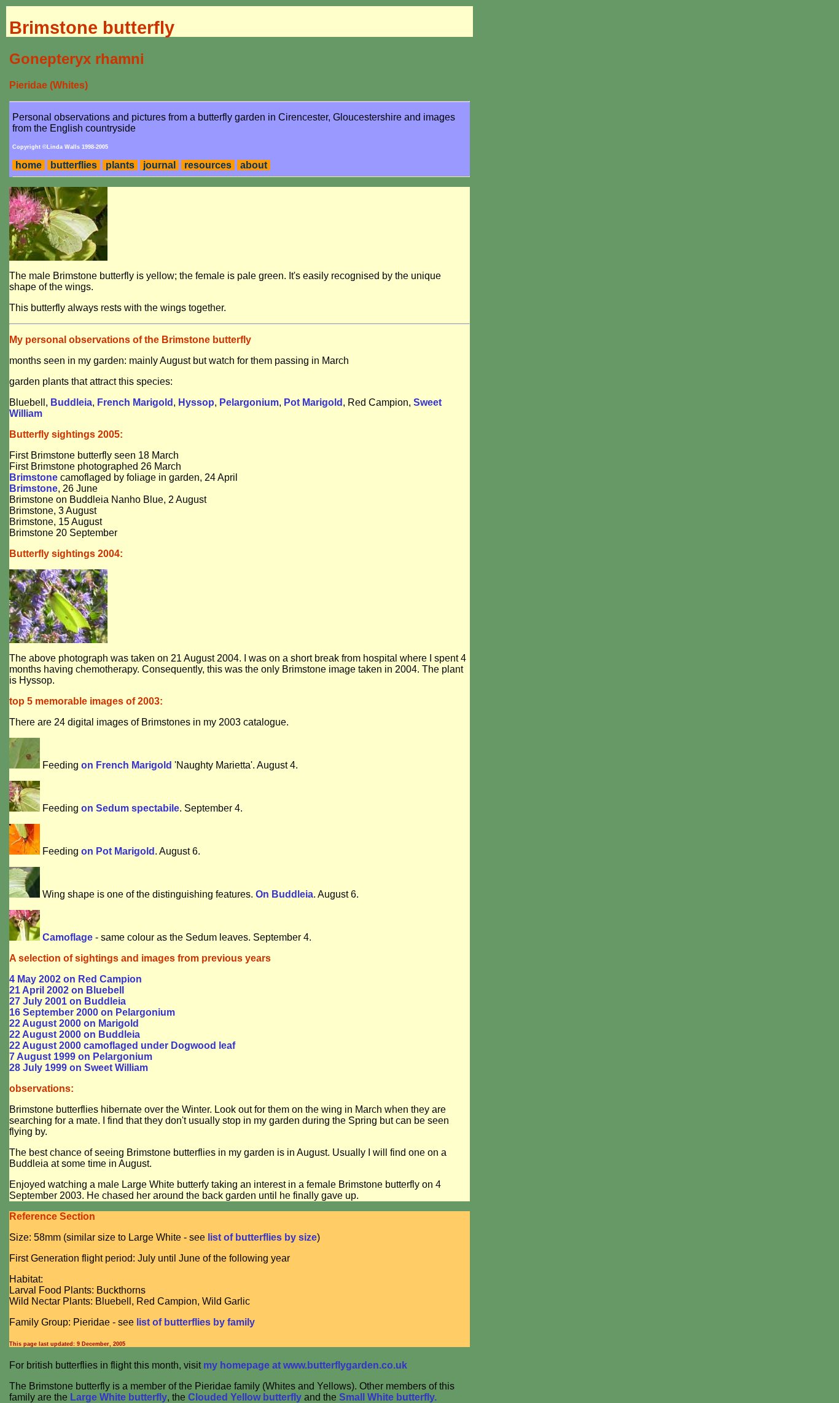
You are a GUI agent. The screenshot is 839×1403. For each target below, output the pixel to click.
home (28, 165)
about (253, 165)
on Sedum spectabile (130, 808)
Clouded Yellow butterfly (245, 1397)
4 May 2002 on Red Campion (75, 979)
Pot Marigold (313, 402)
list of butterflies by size (262, 1237)
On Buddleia (284, 894)
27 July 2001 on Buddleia (67, 1001)
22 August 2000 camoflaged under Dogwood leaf (122, 1045)
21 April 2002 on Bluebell (66, 990)
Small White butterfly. (388, 1397)
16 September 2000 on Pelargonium (92, 1012)
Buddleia (71, 402)
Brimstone (33, 477)
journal (159, 165)
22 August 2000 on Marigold (74, 1023)
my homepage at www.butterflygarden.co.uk (305, 1365)
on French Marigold (126, 765)
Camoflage (67, 937)
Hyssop (196, 402)
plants (120, 165)
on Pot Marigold (118, 851)
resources (208, 165)
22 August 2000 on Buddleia (74, 1034)
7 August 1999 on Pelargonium (80, 1056)
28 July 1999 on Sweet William (78, 1067)
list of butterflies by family (195, 1322)
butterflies (73, 165)
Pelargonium (249, 402)
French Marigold (135, 402)
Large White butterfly (118, 1397)
